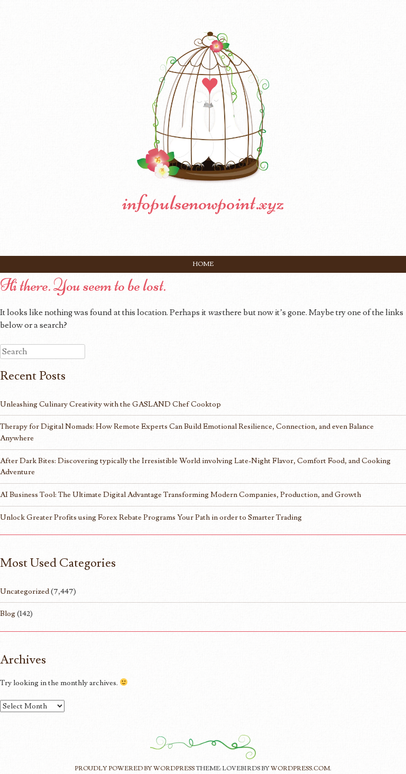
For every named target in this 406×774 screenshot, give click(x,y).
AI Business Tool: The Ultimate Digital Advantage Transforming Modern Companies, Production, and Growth (180, 495)
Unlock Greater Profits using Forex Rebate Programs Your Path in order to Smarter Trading (151, 517)
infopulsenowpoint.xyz (203, 202)
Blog (7, 614)
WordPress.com (300, 768)
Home (203, 264)
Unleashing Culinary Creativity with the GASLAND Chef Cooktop (110, 404)
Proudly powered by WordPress (135, 768)
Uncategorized (24, 591)
